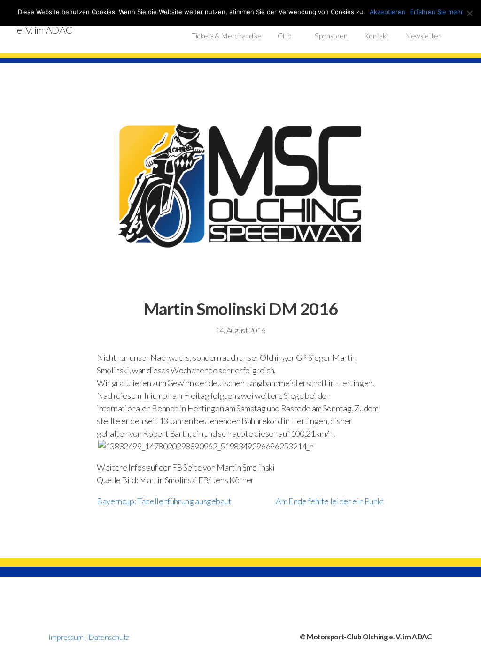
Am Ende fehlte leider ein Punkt (330, 501)
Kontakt (376, 35)
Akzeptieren (387, 11)
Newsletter (423, 35)
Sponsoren (331, 35)
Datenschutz (108, 636)
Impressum (66, 636)
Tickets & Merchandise (226, 35)
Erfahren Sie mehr (436, 11)
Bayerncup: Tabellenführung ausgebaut (164, 501)
